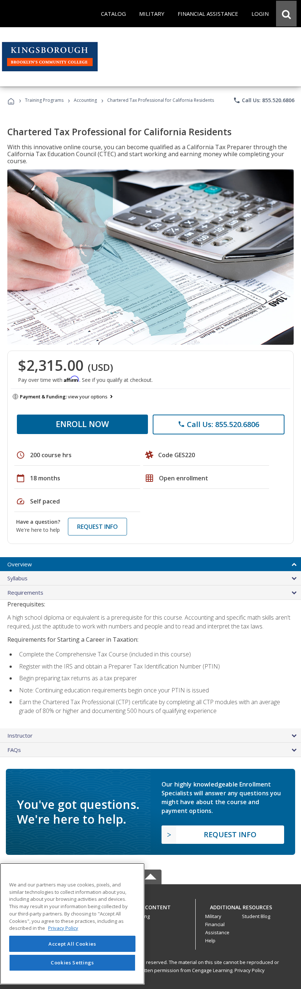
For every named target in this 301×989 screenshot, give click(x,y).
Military (213, 916)
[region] (72, 924)
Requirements (25, 592)
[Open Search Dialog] (286, 13)
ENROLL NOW (82, 423)
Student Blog (256, 916)
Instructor (20, 735)
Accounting (85, 100)
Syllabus (17, 578)
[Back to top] (150, 905)
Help (210, 940)
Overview (19, 564)
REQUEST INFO (97, 527)
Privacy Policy (250, 970)
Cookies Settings (72, 962)
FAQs (14, 749)
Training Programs (44, 100)
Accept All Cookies (72, 943)
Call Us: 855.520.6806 (263, 100)
